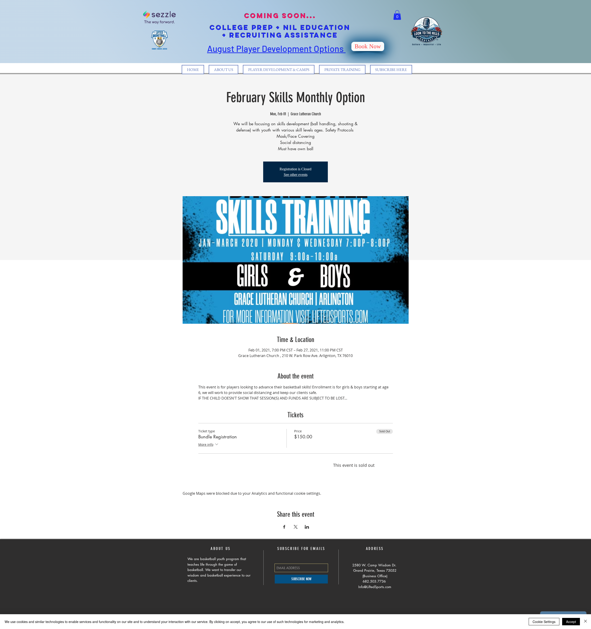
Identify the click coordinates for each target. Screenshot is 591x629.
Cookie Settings (544, 621)
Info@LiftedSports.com (374, 587)
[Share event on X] (295, 527)
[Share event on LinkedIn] (307, 527)
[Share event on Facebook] (284, 527)
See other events (296, 175)
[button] (397, 15)
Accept (571, 621)
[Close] (585, 621)
